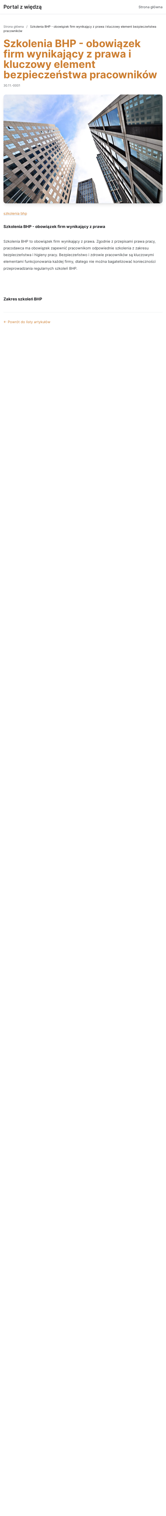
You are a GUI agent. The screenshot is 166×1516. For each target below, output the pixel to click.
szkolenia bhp (15, 213)
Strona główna (151, 7)
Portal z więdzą (22, 7)
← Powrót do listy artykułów (26, 322)
